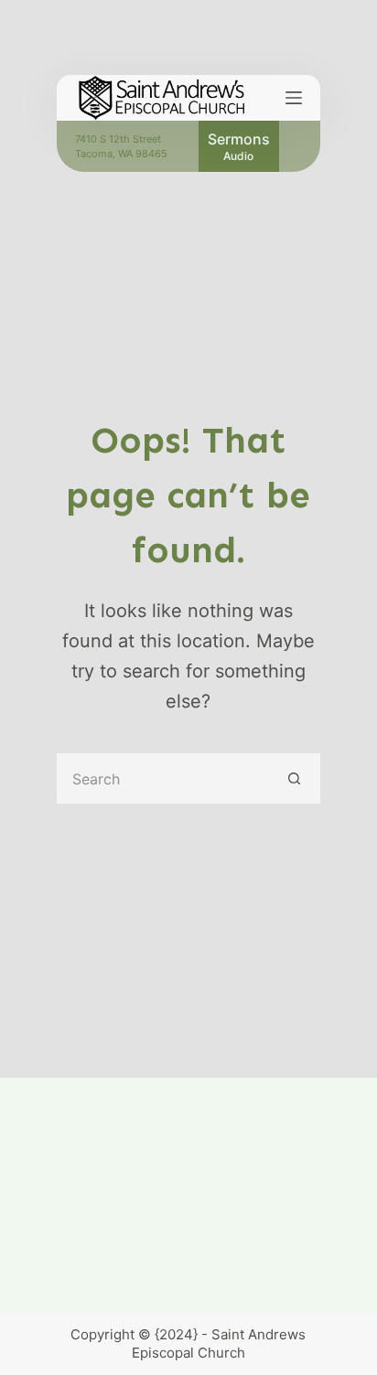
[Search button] (295, 778)
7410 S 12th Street (118, 139)
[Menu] (293, 98)
